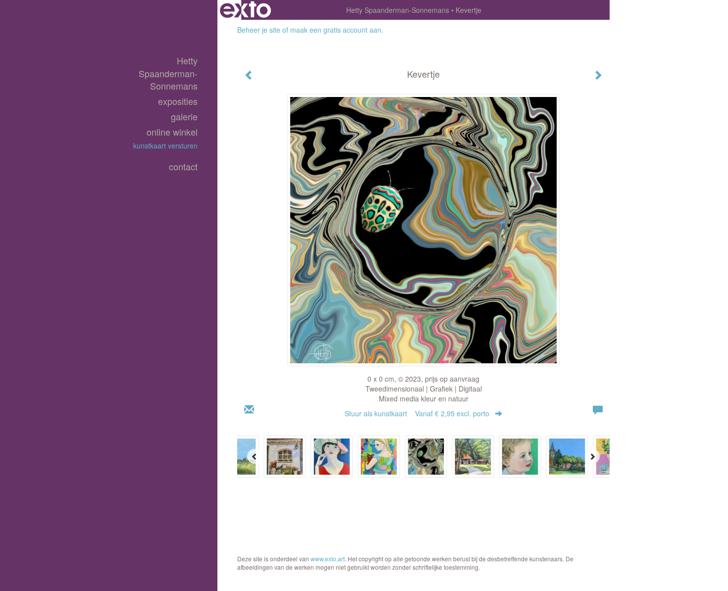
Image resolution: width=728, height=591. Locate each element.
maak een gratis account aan (335, 30)
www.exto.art (328, 558)
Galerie (184, 116)
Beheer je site (258, 30)
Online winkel (172, 132)
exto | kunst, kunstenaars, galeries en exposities (245, 10)
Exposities (178, 101)
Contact (183, 166)
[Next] (592, 456)
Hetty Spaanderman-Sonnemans (397, 10)
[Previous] (254, 456)
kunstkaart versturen (165, 145)
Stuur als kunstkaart (417, 413)
